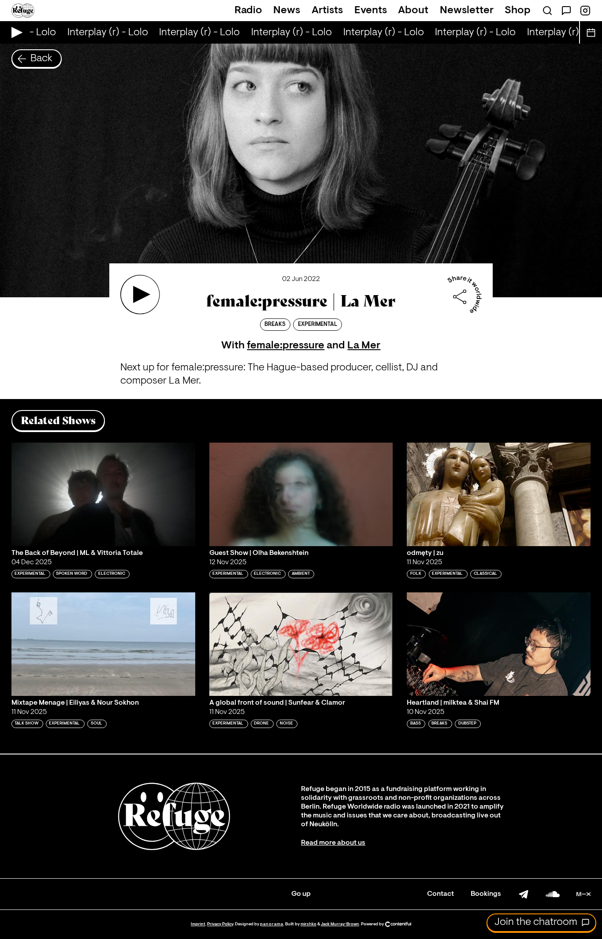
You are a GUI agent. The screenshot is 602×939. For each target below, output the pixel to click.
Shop (518, 10)
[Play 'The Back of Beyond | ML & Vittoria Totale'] (103, 494)
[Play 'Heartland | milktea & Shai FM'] (499, 644)
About (413, 10)
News (286, 10)
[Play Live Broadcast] (15, 32)
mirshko (308, 924)
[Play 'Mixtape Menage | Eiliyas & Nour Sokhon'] (103, 644)
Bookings (486, 894)
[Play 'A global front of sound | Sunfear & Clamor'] (301, 644)
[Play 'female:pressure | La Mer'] (140, 294)
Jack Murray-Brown (340, 924)
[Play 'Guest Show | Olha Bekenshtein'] (301, 494)
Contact (440, 894)
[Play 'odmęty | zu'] (499, 494)
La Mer (363, 345)
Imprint (198, 924)
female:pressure (285, 345)
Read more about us (333, 843)
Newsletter (467, 10)
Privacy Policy (220, 924)
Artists (327, 10)
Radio (248, 10)
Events (370, 10)
